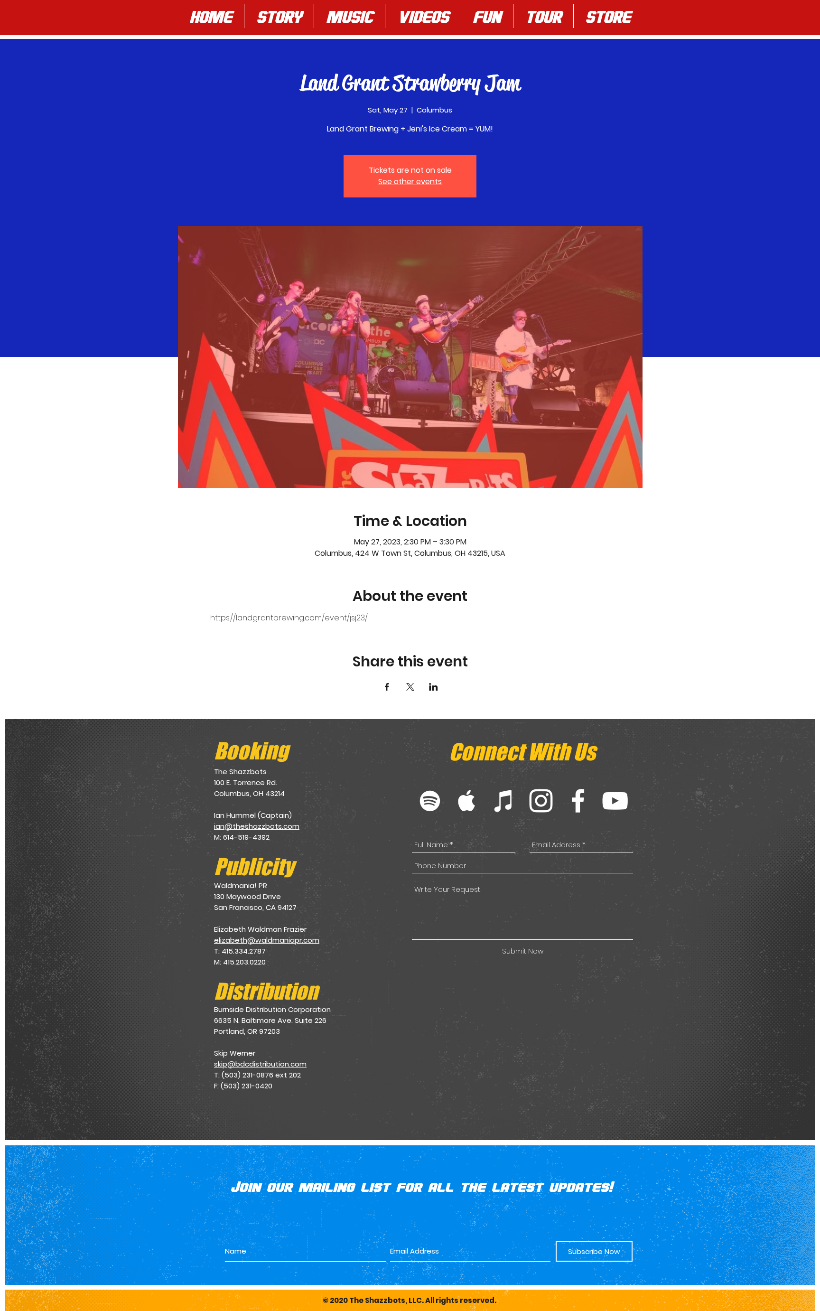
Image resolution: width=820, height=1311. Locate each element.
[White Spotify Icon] (430, 800)
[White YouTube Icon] (615, 800)
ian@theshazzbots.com (256, 826)
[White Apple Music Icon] (467, 800)
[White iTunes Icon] (504, 800)
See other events (410, 181)
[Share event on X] (410, 687)
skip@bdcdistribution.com (260, 1064)
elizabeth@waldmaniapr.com (266, 940)
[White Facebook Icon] (578, 800)
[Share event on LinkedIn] (433, 687)
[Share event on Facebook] (386, 687)
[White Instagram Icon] (541, 800)
